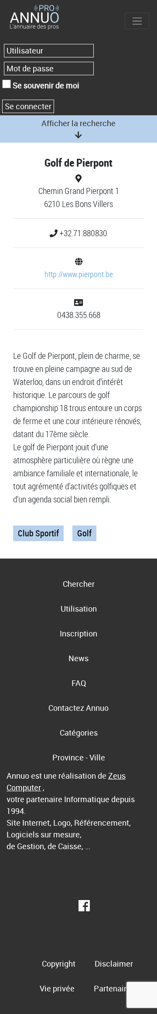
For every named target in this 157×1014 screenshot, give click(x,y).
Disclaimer (114, 963)
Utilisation (79, 608)
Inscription (78, 633)
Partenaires (114, 988)
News (78, 658)
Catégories (79, 732)
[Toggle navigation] (137, 21)
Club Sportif (38, 533)
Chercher (79, 584)
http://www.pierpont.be (78, 274)
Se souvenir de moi (45, 85)
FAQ (79, 683)
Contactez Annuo (78, 708)
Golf (84, 533)
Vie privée (57, 988)
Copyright (58, 963)
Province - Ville (78, 757)
